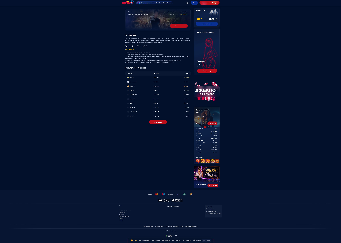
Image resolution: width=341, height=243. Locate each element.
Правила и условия (148, 226)
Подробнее (212, 123)
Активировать (206, 24)
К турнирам (178, 26)
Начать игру (207, 71)
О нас (120, 205)
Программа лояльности (125, 210)
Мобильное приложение (191, 226)
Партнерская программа (172, 226)
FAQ (182, 226)
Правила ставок (159, 226)
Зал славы (121, 214)
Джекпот (121, 218)
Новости (121, 208)
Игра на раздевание (124, 216)
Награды (121, 220)
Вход (194, 3)
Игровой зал (122, 212)
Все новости (213, 185)
